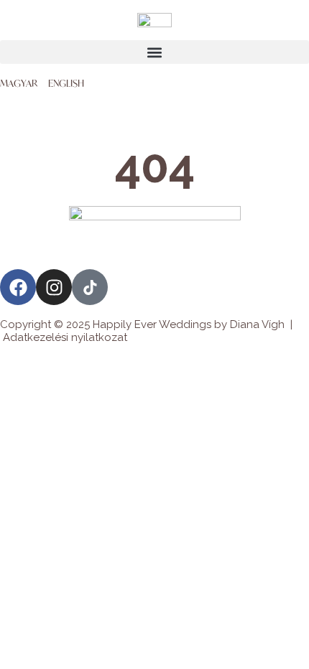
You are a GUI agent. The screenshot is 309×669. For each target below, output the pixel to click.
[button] (154, 52)
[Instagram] (54, 287)
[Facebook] (18, 287)
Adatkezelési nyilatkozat (65, 337)
